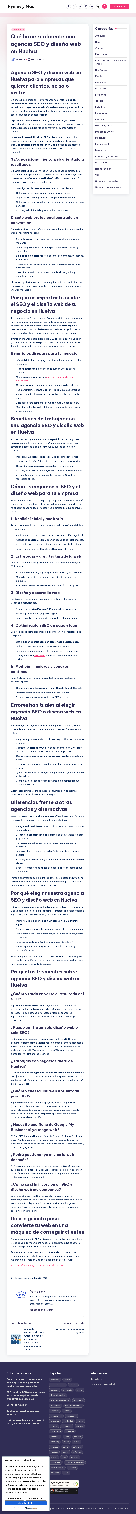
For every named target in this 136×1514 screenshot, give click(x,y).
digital (79, 1390)
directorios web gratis (60, 1400)
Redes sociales (103, 168)
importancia (56, 1431)
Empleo (99, 76)
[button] (119, 6)
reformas (77, 1452)
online (65, 1447)
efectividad (55, 1405)
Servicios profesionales (108, 187)
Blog (97, 41)
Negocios (100, 150)
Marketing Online (104, 131)
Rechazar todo (36, 1498)
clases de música (58, 1385)
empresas (55, 1411)
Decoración (101, 54)
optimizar (77, 1447)
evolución (55, 1421)
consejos (54, 1390)
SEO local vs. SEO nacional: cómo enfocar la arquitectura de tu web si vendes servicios (26, 1395)
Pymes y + (37, 1292)
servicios (74, 1457)
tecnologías (56, 1462)
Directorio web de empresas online (110, 62)
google (99, 100)
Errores (67, 1411)
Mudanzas (101, 137)
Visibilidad (55, 1473)
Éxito (66, 1473)
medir (66, 1442)
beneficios (55, 1380)
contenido (67, 1390)
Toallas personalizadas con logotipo (23, 1412)
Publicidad (101, 162)
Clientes (73, 1385)
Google (54, 1426)
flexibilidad (68, 1421)
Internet (99, 119)
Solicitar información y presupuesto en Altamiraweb (38, 1265)
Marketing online (104, 125)
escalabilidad (56, 1416)
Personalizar (14, 1498)
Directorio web (74, 1508)
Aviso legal (97, 1379)
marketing (55, 1442)
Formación (101, 88)
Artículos (100, 35)
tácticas (72, 1468)
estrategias (71, 1416)
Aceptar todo (25, 1503)
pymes (65, 1452)
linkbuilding (55, 1436)
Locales (77, 1436)
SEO (64, 1457)
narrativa (54, 1447)
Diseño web (18, 30)
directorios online (58, 1395)
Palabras (54, 1452)
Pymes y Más (21, 6)
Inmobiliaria (101, 113)
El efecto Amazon (17, 1404)
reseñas (54, 1457)
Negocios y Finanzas (106, 156)
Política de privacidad (103, 1384)
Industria (100, 107)
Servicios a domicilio (106, 181)
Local (67, 1436)
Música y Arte (102, 144)
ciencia (67, 1380)
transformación (57, 1468)
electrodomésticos (73, 1405)
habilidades (66, 1426)
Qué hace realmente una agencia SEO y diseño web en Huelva (26, 1422)
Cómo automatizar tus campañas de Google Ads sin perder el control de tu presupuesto (26, 1382)
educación (78, 1400)
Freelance (100, 94)
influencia (70, 1431)
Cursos (99, 48)
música (76, 1442)
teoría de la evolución (75, 1462)
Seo (97, 174)
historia (79, 1426)
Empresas (100, 82)
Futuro (80, 1421)
